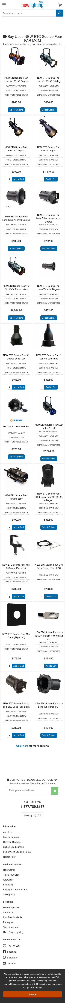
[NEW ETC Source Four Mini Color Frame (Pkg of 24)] (49, 545)
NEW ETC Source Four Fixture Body (16, 497)
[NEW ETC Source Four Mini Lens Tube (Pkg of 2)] (49, 684)
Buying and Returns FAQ (15, 889)
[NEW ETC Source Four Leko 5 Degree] (49, 127)
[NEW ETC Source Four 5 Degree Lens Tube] (49, 335)
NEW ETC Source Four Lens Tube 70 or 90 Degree (16, 218)
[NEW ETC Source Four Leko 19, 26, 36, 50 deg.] (49, 58)
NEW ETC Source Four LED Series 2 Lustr (49, 426)
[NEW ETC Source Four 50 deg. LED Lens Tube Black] (16, 684)
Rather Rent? (10, 856)
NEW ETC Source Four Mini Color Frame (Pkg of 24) (49, 566)
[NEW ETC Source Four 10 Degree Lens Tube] (16, 335)
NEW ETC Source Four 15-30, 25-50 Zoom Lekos (16, 287)
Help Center (9, 869)
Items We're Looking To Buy (17, 851)
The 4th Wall (14, 945)
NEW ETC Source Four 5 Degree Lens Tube (48, 357)
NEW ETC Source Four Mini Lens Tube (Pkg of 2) (49, 705)
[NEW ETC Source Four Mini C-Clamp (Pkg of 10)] (16, 545)
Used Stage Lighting (13, 932)
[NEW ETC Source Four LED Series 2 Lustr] (49, 405)
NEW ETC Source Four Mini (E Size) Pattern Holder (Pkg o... (49, 636)
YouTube (11, 963)
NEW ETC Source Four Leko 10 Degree (16, 149)
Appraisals (8, 879)
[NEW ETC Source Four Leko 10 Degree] (16, 127)
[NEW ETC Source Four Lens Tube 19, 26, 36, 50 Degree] (49, 197)
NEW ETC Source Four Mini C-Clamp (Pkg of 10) (16, 566)
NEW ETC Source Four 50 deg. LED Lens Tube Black (16, 705)
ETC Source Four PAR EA (16, 426)
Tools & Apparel (11, 927)
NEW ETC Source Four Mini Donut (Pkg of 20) (16, 635)
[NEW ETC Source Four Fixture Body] (16, 476)
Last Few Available (12, 917)
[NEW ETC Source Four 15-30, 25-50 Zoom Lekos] (16, 266)
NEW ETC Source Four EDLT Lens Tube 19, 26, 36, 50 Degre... (49, 497)
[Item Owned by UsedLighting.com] (16, 420)
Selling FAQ (9, 894)
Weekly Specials (11, 907)
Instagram (12, 957)
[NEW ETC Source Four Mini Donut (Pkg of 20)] (16, 614)
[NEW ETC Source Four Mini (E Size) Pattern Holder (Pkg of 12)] (49, 614)
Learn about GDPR (29, 983)
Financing (8, 884)
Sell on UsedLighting (13, 846)
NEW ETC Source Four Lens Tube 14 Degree (48, 287)
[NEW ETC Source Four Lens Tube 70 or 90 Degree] (16, 197)
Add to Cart (18, 179)
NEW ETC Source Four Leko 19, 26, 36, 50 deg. (48, 79)
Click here (22, 746)
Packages (8, 922)
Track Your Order (11, 874)
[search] (59, 13)
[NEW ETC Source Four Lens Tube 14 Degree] (49, 266)
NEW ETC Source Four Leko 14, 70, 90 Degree (16, 79)
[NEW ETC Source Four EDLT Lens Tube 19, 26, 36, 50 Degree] (49, 476)
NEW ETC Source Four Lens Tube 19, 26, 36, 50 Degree (48, 218)
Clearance (8, 912)
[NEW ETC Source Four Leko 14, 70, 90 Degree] (16, 58)
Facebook (12, 951)
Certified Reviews (12, 841)
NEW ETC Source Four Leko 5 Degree (48, 149)
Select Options (16, 109)
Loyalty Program (11, 837)
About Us (7, 832)
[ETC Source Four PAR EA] (16, 405)
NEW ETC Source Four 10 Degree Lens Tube (16, 357)
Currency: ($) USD (32, 815)
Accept (32, 994)
